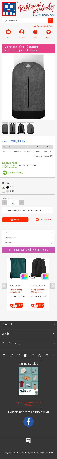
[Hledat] (50, 20)
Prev (4, 286)
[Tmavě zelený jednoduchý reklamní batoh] (17, 268)
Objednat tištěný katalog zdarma (28, 403)
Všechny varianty (15, 172)
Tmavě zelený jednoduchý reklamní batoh (16, 292)
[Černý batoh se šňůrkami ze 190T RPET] (38, 268)
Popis (7, 232)
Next (52, 286)
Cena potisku (10, 237)
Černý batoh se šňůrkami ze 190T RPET (37, 292)
